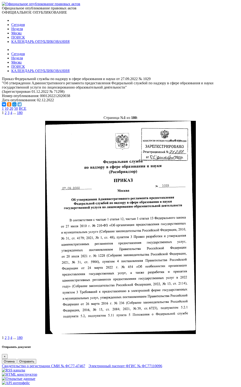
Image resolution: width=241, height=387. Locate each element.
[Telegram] (19, 104)
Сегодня (18, 25)
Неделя (17, 29)
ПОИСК (18, 37)
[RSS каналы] (13, 370)
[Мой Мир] (14, 104)
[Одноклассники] (9, 104)
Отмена (9, 361)
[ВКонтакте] (4, 104)
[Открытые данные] (18, 379)
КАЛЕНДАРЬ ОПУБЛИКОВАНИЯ (40, 42)
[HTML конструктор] (19, 374)
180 (20, 113)
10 (6, 108)
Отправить (26, 361)
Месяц (16, 33)
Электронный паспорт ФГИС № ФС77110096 (125, 366)
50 (16, 108)
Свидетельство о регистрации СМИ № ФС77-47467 (43, 366)
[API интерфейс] (16, 383)
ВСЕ (22, 108)
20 (11, 108)
